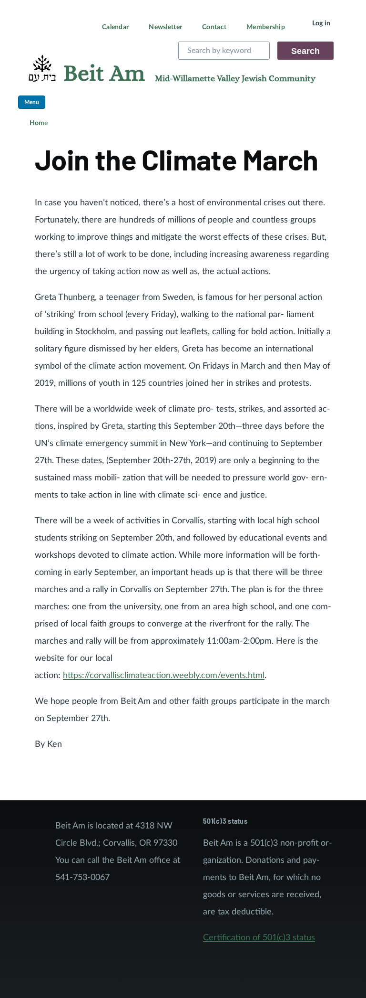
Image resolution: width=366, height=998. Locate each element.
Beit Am (104, 74)
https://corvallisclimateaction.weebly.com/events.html (163, 675)
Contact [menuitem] (214, 27)
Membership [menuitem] (265, 27)
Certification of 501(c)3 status (259, 938)
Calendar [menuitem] (115, 27)
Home (39, 123)
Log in (321, 23)
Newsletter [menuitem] (165, 27)
